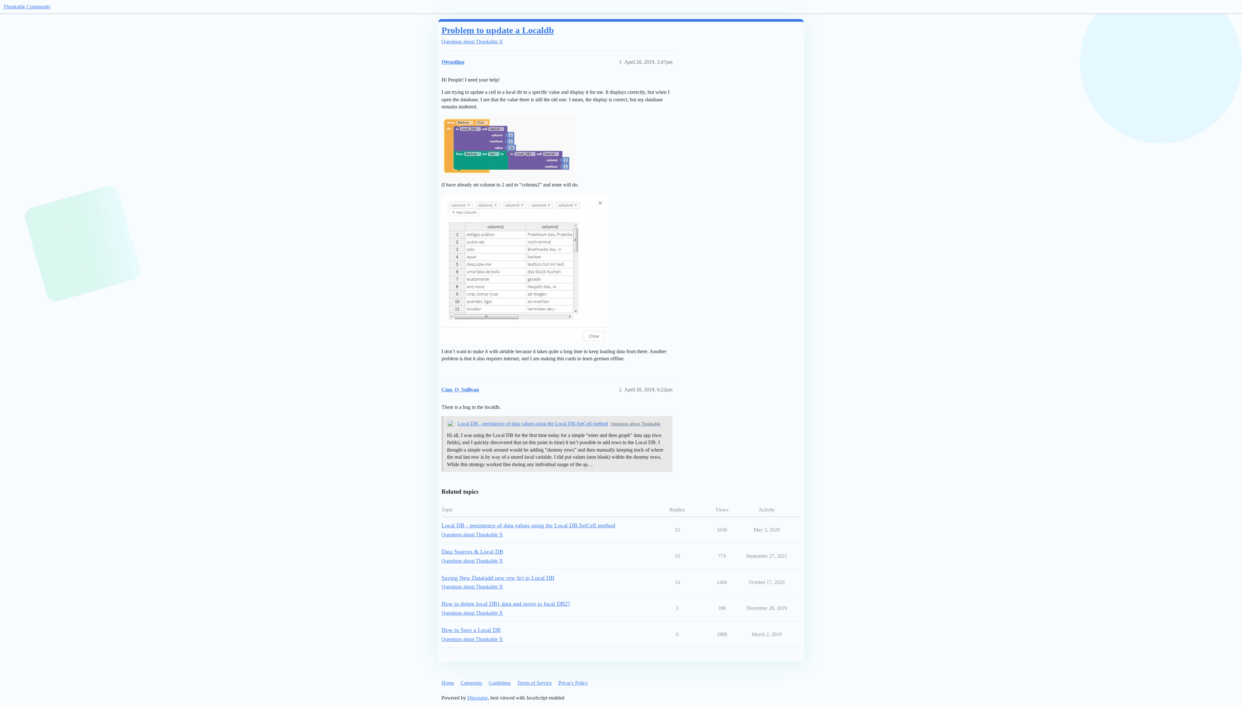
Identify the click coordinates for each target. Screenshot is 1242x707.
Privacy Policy (573, 683)
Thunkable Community (27, 6)
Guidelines (500, 683)
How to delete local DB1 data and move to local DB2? (505, 603)
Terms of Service (534, 683)
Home (447, 683)
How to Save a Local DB (471, 630)
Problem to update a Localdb (497, 30)
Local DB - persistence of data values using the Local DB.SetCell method (533, 423)
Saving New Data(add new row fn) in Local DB (497, 578)
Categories (471, 683)
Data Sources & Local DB (472, 551)
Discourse (477, 698)
